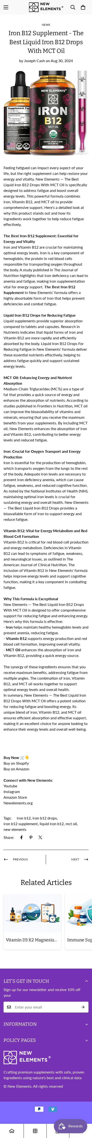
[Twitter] (40, 837)
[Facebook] (21, 837)
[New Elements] (46, 7)
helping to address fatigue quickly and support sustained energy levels (42, 360)
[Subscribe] (83, 1007)
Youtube (10, 786)
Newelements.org (18, 803)
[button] (83, 7)
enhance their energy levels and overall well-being (45, 729)
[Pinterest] (31, 837)
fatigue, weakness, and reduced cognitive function (45, 485)
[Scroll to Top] (83, 1113)
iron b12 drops (45, 818)
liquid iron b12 (52, 823)
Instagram (12, 791)
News (46, 24)
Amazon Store (15, 797)
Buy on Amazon (17, 769)
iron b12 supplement (21, 823)
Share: (9, 837)
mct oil (71, 823)
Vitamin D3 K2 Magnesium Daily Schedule (33, 940)
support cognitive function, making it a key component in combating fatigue (45, 582)
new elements (15, 829)
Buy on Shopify (16, 763)
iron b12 (24, 818)
